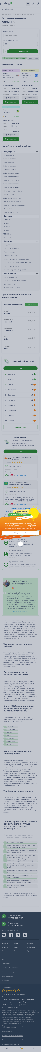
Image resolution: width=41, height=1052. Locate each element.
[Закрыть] (20, 543)
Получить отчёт (20, 533)
